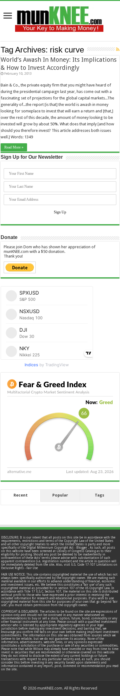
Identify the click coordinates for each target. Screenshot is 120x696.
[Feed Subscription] (117, 49)
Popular (60, 495)
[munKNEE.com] (59, 16)
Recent (21, 495)
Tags (99, 495)
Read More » (13, 147)
